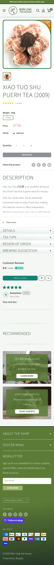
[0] (49, 10)
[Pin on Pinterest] (39, 165)
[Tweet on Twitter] (44, 165)
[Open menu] (4, 10)
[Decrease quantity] (16, 146)
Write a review (20, 278)
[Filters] (42, 278)
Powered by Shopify (13, 558)
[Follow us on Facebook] (5, 514)
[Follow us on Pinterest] (20, 514)
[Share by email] (49, 165)
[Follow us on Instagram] (15, 514)
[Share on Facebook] (33, 165)
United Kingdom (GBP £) (13, 500)
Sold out (27, 154)
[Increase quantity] (31, 146)
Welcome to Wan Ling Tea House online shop (27, 2)
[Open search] (37, 10)
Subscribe (13, 487)
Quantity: (7, 145)
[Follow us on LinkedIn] (26, 514)
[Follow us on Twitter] (10, 514)
